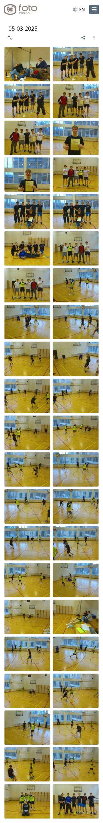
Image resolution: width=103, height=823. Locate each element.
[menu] (94, 9)
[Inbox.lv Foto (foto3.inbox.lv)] (26, 9)
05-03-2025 (23, 28)
